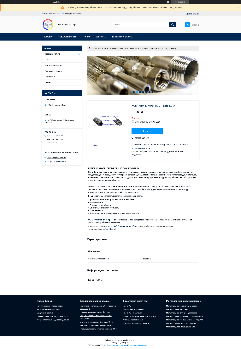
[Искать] (172, 24)
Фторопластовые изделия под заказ (53, 320)
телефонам (110, 229)
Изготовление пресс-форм (48, 309)
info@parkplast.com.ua (56, 161)
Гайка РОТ (127, 306)
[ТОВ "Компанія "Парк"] (48, 30)
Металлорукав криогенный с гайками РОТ (184, 316)
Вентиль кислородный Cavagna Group (97, 322)
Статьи (48, 82)
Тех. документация (53, 65)
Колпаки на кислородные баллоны (95, 312)
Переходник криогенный (133, 309)
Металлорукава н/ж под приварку (181, 323)
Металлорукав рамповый (177, 309)
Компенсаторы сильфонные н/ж (137, 323)
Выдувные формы (45, 313)
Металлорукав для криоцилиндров (181, 313)
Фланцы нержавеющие (133, 320)
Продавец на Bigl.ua (120, 343)
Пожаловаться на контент (117, 345)
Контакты (101, 37)
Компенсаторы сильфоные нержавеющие (129, 48)
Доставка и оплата (121, 37)
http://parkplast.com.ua (56, 158)
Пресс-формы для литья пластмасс (52, 316)
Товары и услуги (67, 37)
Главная (48, 37)
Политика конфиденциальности (140, 345)
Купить (147, 131)
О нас (87, 37)
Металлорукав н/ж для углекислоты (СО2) (184, 320)
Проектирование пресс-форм (50, 306)
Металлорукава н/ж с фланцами (180, 327)
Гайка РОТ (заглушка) (133, 313)
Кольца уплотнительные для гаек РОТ (140, 316)
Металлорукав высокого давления (181, 306)
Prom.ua (132, 340)
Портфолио (50, 77)
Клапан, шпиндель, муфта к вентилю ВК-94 (98, 329)
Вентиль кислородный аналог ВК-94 (96, 325)
